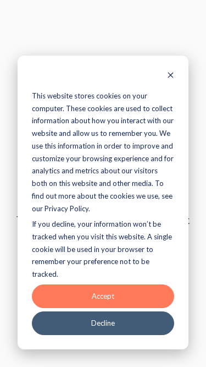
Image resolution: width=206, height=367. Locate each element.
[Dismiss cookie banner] (170, 76)
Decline (103, 323)
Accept (103, 296)
